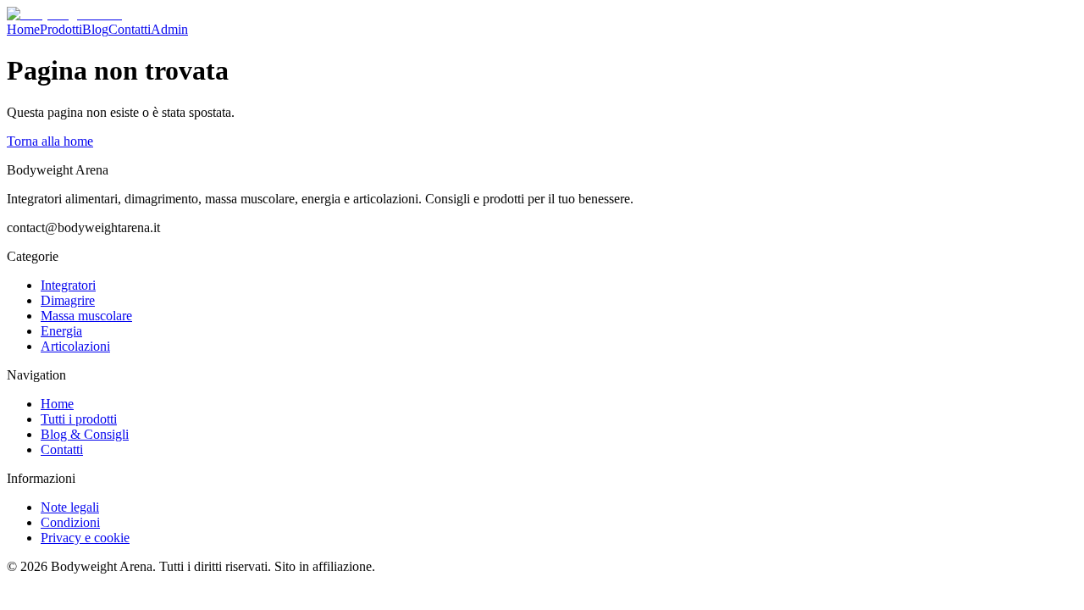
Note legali (70, 507)
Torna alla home (50, 141)
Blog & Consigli (85, 434)
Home (23, 29)
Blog (95, 29)
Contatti (129, 29)
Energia (61, 331)
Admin (169, 29)
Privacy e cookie (85, 537)
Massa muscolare (86, 315)
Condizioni (70, 522)
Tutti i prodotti (79, 419)
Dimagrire (68, 300)
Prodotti (61, 29)
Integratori (68, 285)
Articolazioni (75, 346)
